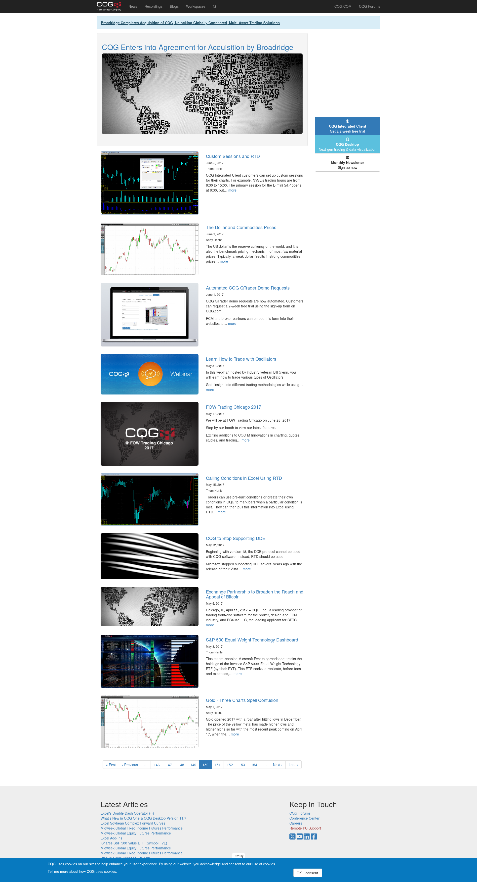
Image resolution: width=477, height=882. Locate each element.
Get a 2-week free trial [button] (347, 129)
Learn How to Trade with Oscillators (241, 358)
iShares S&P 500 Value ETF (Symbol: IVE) (134, 842)
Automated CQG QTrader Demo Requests (248, 287)
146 (158, 764)
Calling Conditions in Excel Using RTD (244, 478)
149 (194, 764)
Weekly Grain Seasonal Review (125, 857)
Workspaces (195, 6)
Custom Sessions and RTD (233, 156)
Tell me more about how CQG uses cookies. (82, 871)
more (232, 190)
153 (243, 764)
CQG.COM (343, 6)
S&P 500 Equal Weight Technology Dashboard (252, 639)
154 (255, 764)
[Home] (111, 6)
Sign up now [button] (347, 165)
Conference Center (304, 818)
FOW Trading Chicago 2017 (233, 406)
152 (231, 764)
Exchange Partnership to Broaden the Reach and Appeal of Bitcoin (254, 594)
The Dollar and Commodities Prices (241, 227)
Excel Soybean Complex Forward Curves (133, 823)
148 (182, 764)
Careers (295, 823)
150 (207, 765)
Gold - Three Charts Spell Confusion (242, 700)
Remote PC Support (305, 828)
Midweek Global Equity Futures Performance (136, 833)
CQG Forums (369, 6)
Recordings (153, 6)
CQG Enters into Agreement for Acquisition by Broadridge (197, 47)
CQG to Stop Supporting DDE (235, 538)
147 (170, 764)
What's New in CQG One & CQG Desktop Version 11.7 (143, 818)
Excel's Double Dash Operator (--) (127, 813)
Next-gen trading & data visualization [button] (347, 147)
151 (219, 764)
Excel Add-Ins (111, 837)
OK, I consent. (308, 872)
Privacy (238, 855)
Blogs (174, 6)
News (132, 6)
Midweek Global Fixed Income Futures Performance (142, 828)
